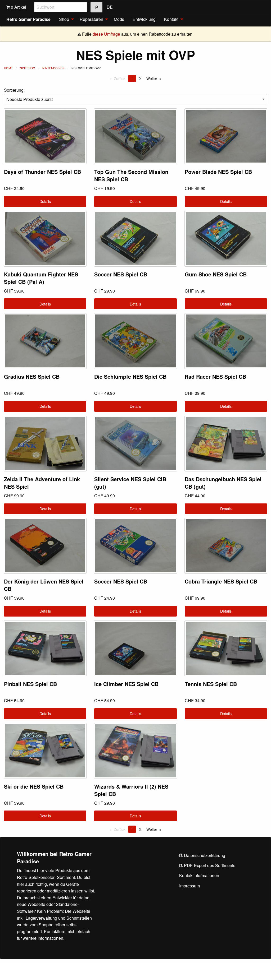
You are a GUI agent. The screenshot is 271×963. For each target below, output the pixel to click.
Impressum (189, 886)
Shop (64, 19)
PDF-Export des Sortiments (209, 865)
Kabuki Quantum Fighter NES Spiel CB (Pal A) (41, 277)
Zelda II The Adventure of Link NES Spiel (42, 482)
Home (8, 68)
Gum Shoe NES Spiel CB (216, 274)
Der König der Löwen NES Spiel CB (43, 584)
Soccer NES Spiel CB (120, 274)
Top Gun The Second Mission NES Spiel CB (131, 175)
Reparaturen (91, 19)
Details (45, 201)
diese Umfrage (106, 34)
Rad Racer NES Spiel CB (215, 376)
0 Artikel (18, 7)
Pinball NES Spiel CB (30, 684)
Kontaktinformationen (199, 875)
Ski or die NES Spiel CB (34, 786)
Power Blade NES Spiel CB (218, 171)
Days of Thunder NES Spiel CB (42, 171)
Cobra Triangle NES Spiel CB (221, 581)
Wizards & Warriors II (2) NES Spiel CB (131, 790)
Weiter (151, 78)
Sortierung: (14, 90)
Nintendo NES (53, 68)
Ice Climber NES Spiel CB (126, 684)
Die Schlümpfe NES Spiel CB (130, 376)
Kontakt (171, 19)
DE (110, 7)
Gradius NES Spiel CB (32, 376)
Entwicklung (144, 19)
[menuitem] (65, 19)
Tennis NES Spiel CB (211, 684)
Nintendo (27, 68)
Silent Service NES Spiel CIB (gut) (130, 482)
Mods (119, 19)
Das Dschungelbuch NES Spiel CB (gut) (223, 482)
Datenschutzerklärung (204, 855)
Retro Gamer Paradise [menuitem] (28, 19)
